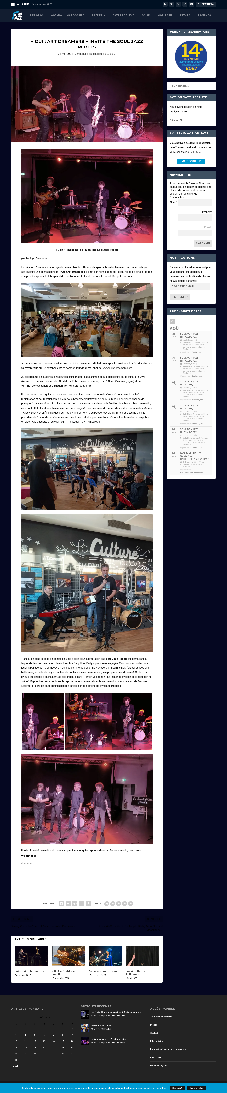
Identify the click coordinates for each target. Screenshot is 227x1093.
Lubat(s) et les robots (29, 971)
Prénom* (207, 212)
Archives (204, 15)
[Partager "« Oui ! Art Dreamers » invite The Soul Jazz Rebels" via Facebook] (61, 903)
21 (53, 1047)
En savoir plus (196, 1088)
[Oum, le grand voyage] (105, 956)
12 (35, 1041)
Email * (208, 227)
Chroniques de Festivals (115, 1016)
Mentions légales (158, 1065)
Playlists (108, 1029)
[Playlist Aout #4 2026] (85, 1028)
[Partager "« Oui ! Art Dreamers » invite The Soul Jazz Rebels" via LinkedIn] (81, 903)
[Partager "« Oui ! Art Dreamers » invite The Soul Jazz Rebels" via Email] (88, 903)
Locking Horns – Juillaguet (136, 973)
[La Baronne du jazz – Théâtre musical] (85, 1041)
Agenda (56, 15)
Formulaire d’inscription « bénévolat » (168, 1049)
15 (63, 1041)
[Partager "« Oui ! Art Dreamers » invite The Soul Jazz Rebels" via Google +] (74, 903)
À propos (37, 15)
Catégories (75, 15)
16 (72, 1041)
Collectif (165, 15)
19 (35, 1047)
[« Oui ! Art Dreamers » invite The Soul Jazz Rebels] (87, 104)
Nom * (173, 202)
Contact (154, 1033)
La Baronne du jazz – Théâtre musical (108, 1039)
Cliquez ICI (176, 120)
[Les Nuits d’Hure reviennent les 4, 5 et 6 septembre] (85, 1014)
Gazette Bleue (123, 15)
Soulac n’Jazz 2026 (42, 4)
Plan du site (155, 1057)
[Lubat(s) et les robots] (31, 956)
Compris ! (177, 1088)
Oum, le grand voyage (103, 971)
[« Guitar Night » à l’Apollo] (68, 956)
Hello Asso (195, 152)
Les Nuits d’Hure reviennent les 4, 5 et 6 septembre (116, 1012)
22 (63, 1047)
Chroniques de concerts (89, 53)
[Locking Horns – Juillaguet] (142, 956)
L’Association (156, 1041)
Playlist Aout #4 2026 (101, 1026)
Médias (185, 15)
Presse (153, 1025)
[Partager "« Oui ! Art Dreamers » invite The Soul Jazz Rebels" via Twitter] (68, 903)
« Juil (15, 1066)
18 (25, 1047)
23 (72, 1047)
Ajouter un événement (161, 1017)
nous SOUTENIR (191, 161)
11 (25, 1041)
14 (53, 1041)
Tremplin (98, 15)
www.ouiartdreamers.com (117, 368)
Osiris (146, 15)
